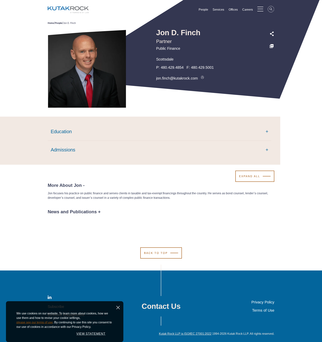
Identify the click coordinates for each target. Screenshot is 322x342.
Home (51, 23)
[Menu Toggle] (260, 9)
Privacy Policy (262, 302)
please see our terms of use (34, 322)
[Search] (271, 9)
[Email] (272, 71)
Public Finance (168, 48)
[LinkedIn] (272, 63)
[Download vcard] (202, 78)
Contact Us (161, 306)
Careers (247, 9)
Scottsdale (164, 59)
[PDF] (272, 46)
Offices (233, 9)
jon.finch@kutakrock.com (177, 78)
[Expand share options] (272, 34)
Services (218, 9)
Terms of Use (263, 310)
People (203, 9)
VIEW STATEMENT (90, 333)
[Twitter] (272, 54)
